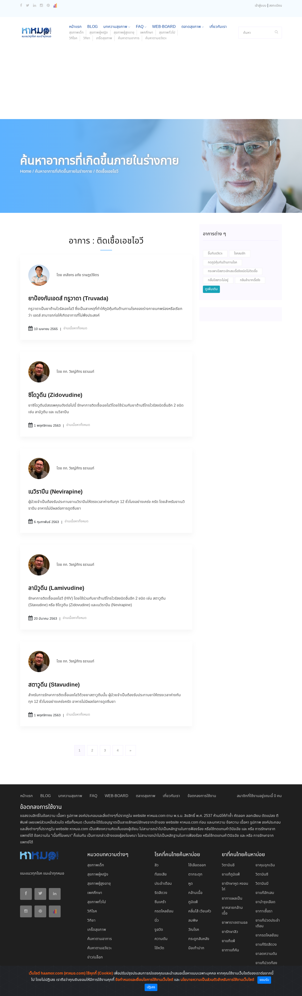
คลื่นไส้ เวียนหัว (199, 911)
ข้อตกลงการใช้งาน (202, 796)
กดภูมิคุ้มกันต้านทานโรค (222, 262)
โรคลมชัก (239, 253)
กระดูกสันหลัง (198, 939)
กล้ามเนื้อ (195, 893)
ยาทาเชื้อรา (264, 911)
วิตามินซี (262, 874)
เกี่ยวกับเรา (218, 27)
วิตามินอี (228, 865)
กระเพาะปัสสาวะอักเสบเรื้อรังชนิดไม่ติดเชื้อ (232, 271)
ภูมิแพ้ (193, 902)
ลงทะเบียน (275, 6)
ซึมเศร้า (160, 902)
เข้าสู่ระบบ (260, 6)
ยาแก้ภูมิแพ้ (231, 874)
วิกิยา (86, 38)
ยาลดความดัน (266, 954)
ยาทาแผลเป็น (232, 898)
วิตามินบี (262, 883)
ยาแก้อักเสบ (265, 893)
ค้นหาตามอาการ (128, 38)
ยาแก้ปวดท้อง (266, 963)
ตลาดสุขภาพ (191, 27)
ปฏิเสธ (151, 987)
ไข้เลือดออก (197, 865)
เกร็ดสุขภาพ (104, 38)
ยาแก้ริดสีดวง (266, 944)
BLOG (92, 27)
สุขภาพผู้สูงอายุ (124, 32)
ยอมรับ (264, 980)
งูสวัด (159, 929)
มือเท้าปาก (196, 948)
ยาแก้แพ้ (228, 941)
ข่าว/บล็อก (95, 957)
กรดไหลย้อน (164, 911)
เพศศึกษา (146, 32)
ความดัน (161, 939)
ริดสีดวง (161, 893)
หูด (190, 883)
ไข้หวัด (159, 948)
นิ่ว (157, 920)
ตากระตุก (195, 874)
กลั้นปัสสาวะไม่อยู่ (218, 280)
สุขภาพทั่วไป (167, 32)
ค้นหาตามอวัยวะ (156, 38)
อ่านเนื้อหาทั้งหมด (75, 328)
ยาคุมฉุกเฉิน (265, 865)
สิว (157, 865)
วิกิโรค (73, 38)
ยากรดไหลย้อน (267, 935)
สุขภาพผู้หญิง (98, 32)
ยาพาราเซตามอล (234, 922)
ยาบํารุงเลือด (265, 902)
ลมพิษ (193, 920)
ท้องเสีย (161, 874)
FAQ (140, 27)
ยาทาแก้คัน (230, 950)
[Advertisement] (151, 84)
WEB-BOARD (164, 27)
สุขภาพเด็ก (76, 32)
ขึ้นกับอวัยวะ (215, 253)
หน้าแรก (75, 27)
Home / (27, 171)
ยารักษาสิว (230, 932)
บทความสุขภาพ (115, 27)
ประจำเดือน (163, 883)
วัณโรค (193, 929)
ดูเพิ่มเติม (211, 289)
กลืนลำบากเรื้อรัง (250, 280)
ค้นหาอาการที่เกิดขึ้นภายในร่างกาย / (65, 171)
